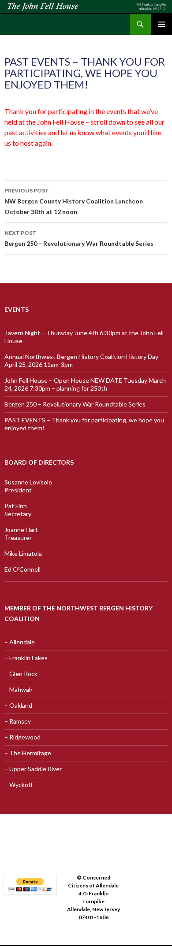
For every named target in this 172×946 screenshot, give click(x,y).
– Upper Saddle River (33, 768)
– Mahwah (18, 689)
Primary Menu (161, 24)
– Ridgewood (22, 737)
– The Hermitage (27, 753)
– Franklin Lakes (26, 657)
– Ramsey (17, 721)
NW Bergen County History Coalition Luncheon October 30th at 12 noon (73, 201)
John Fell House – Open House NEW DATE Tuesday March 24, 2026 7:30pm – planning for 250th (85, 384)
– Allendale (19, 642)
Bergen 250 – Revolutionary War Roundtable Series (78, 238)
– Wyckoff (18, 784)
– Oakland (18, 705)
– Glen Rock (20, 673)
